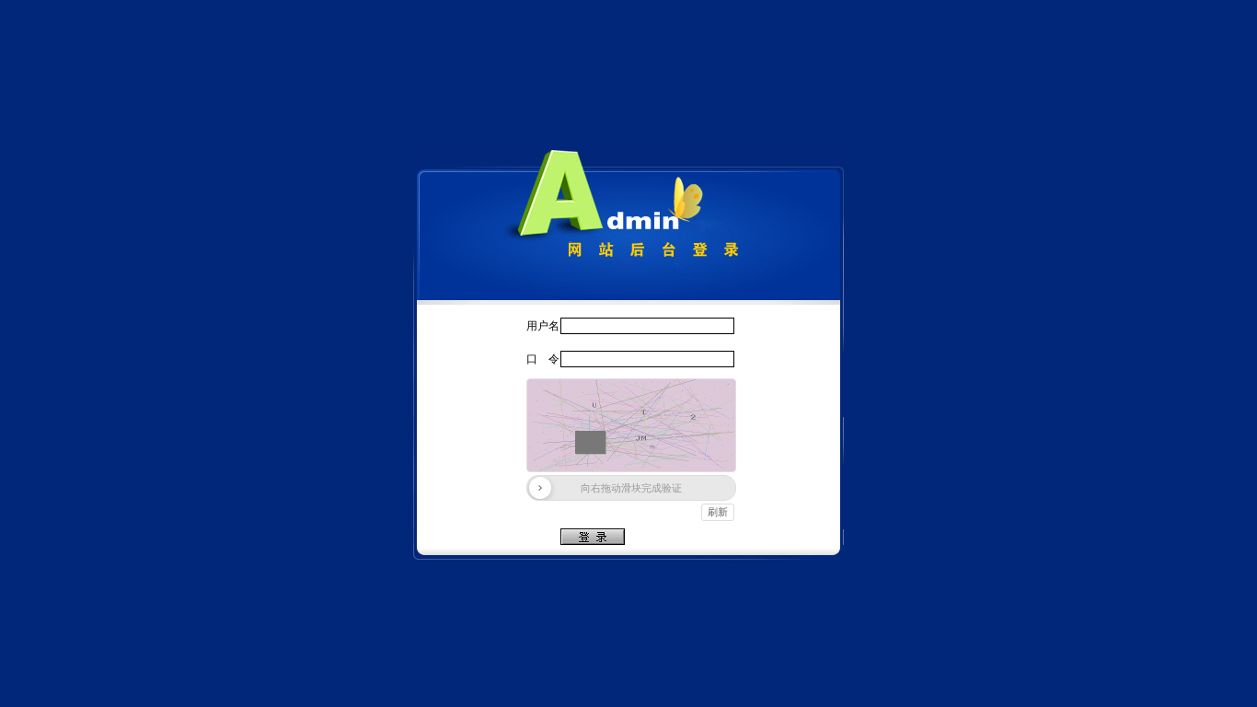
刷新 (718, 511)
